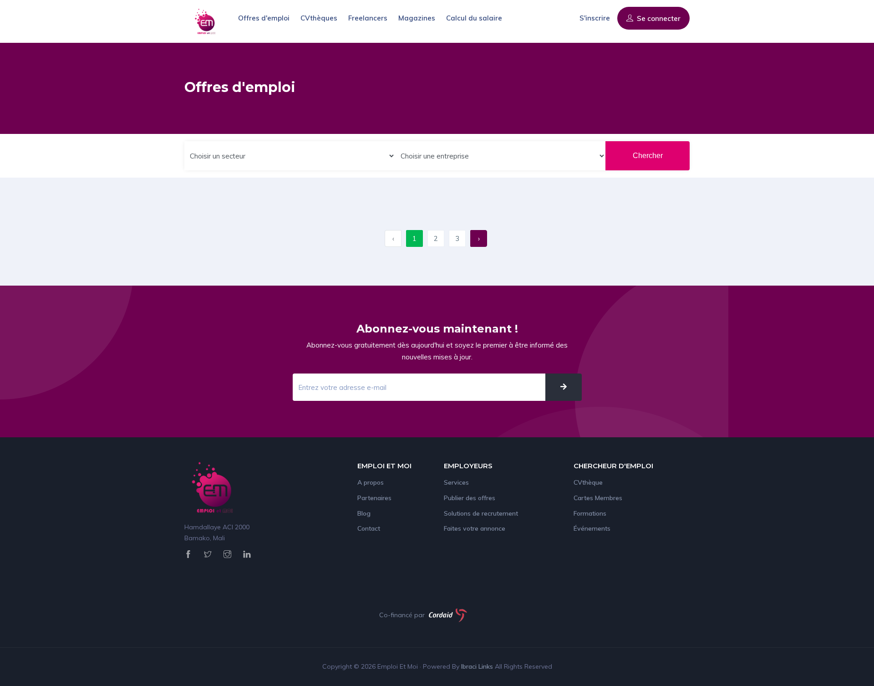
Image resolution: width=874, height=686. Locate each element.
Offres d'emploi (264, 18)
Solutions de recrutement (481, 513)
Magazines (416, 18)
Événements (592, 528)
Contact (368, 528)
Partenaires (374, 498)
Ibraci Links (478, 666)
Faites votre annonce (474, 528)
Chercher (648, 155)
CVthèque (588, 482)
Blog (364, 513)
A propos (370, 482)
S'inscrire (594, 18)
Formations (590, 513)
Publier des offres (469, 498)
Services (456, 482)
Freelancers (367, 18)
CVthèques (318, 18)
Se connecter (658, 18)
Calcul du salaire (474, 18)
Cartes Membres (598, 498)
